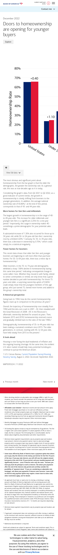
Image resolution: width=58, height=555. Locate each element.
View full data (10, 172)
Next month (48, 382)
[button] (29, 9)
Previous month (11, 382)
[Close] (54, 535)
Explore (8, 42)
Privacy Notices (32, 552)
